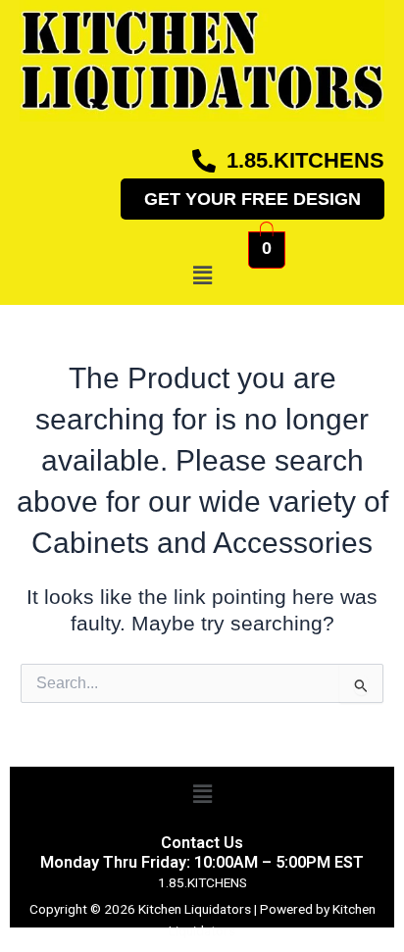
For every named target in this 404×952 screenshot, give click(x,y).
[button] (202, 275)
